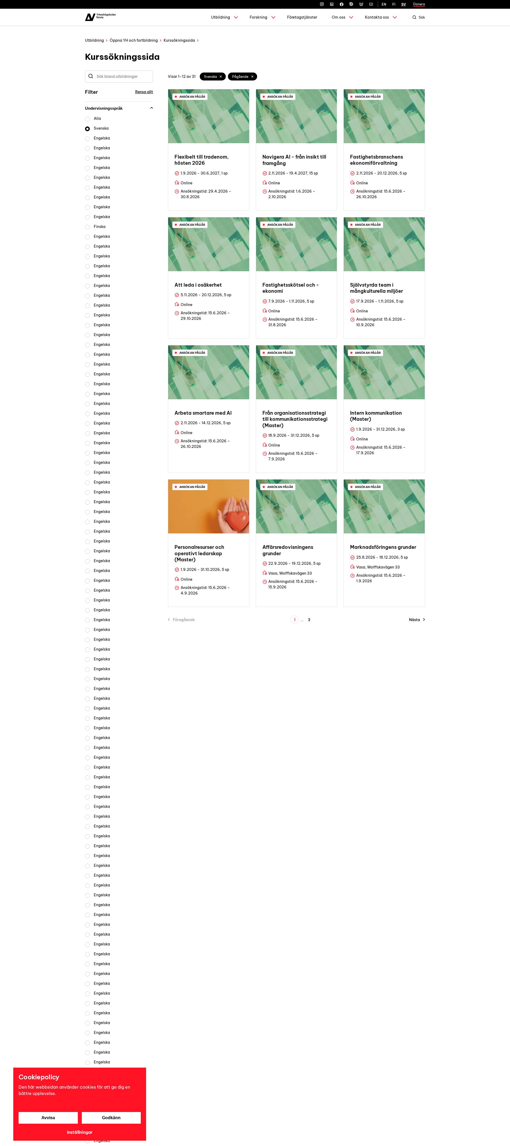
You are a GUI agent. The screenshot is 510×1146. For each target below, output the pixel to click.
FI (393, 4)
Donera (419, 4)
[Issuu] (351, 4)
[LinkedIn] (332, 4)
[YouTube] (371, 4)
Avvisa (48, 1117)
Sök (422, 17)
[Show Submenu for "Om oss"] (351, 17)
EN (384, 4)
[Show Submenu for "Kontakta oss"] (395, 17)
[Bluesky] (361, 4)
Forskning (258, 17)
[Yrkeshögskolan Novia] (100, 17)
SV (403, 4)
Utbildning (220, 17)
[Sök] (90, 76)
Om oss (338, 17)
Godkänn (111, 1117)
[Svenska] (221, 76)
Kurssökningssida (179, 40)
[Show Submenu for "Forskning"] (273, 17)
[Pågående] (252, 76)
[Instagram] (322, 4)
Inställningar (80, 1132)
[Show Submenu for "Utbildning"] (236, 17)
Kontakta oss (377, 17)
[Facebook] (341, 4)
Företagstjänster (302, 17)
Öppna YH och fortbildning (134, 40)
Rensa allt (144, 92)
